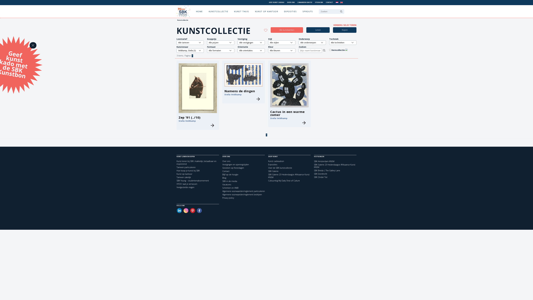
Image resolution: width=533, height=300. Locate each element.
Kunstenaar (182, 47)
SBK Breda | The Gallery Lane (327, 170)
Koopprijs (211, 39)
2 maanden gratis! (304, 2)
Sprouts (308, 11)
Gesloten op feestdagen (233, 168)
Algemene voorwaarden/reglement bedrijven (242, 194)
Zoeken (302, 47)
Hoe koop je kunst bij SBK (188, 170)
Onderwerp (304, 39)
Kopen (345, 30)
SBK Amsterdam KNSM (324, 161)
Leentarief (182, 39)
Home (199, 11)
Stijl (270, 39)
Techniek (334, 39)
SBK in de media (229, 181)
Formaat (211, 47)
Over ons (291, 2)
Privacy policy (228, 198)
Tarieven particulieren (186, 167)
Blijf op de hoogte (230, 174)
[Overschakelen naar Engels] (342, 2)
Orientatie (243, 47)
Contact (329, 2)
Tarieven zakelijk (184, 177)
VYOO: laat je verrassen (187, 184)
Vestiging (242, 39)
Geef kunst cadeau (276, 2)
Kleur (270, 47)
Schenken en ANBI (230, 188)
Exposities (290, 11)
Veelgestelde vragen (185, 187)
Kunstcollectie (218, 11)
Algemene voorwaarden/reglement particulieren (243, 191)
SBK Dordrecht (320, 174)
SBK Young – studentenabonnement (193, 180)
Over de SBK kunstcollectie (280, 168)
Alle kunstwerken (286, 30)
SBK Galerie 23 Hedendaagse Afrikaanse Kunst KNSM (334, 165)
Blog (224, 178)
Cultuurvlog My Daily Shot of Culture (284, 180)
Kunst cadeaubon (276, 161)
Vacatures (226, 184)
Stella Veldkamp (187, 121)
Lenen (318, 30)
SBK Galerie (273, 171)
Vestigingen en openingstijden (235, 164)
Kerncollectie (338, 50)
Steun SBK (319, 2)
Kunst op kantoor (266, 11)
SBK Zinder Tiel (320, 177)
